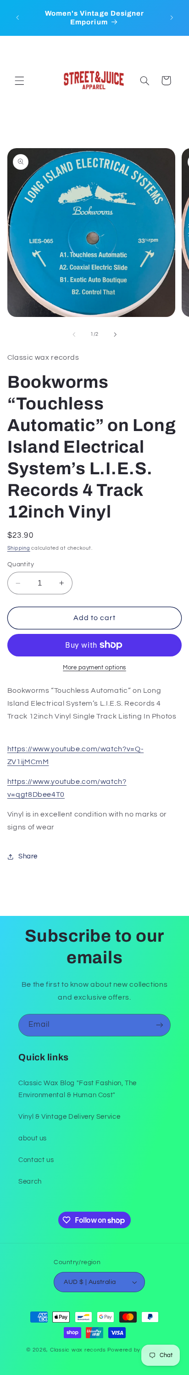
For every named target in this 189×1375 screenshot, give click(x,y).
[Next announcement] (171, 18)
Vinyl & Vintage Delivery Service (69, 1116)
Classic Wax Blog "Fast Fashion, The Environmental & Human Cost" (77, 1089)
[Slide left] (74, 334)
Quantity (20, 564)
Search (30, 1181)
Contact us (36, 1159)
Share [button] (28, 856)
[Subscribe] (159, 1025)
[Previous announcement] (17, 18)
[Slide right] (115, 334)
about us (32, 1138)
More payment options (94, 668)
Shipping (18, 548)
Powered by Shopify (135, 1349)
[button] (19, 80)
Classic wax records (78, 1349)
